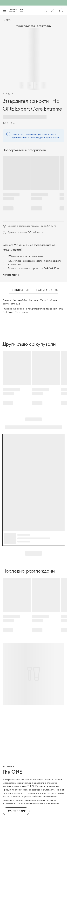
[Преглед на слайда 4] (44, 85)
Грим (8, 19)
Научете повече (11, 274)
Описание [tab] (20, 290)
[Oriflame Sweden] (16, 10)
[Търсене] (45, 10)
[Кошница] (61, 10)
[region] (33, 59)
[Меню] (4, 11)
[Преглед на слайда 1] (22, 85)
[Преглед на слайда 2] (30, 85)
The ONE (8, 94)
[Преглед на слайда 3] (37, 85)
